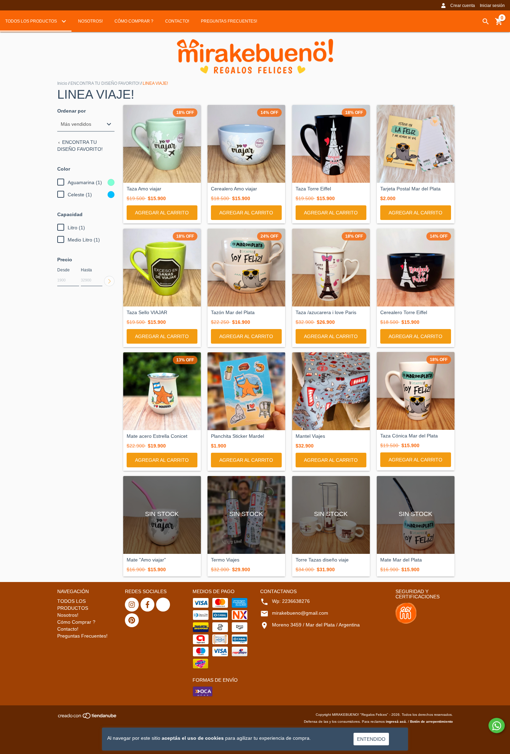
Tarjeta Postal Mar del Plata (410, 188)
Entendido (371, 739)
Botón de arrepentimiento (431, 721)
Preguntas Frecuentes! (229, 21)
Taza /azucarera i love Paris (326, 312)
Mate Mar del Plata (401, 560)
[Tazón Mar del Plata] (246, 267)
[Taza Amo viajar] (162, 144)
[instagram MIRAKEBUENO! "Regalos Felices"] (132, 605)
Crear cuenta (462, 5)
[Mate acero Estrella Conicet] (162, 391)
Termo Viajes (225, 560)
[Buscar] (486, 21)
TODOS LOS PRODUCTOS (31, 21)
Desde (63, 270)
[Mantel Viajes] (331, 391)
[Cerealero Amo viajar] (246, 144)
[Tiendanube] (87, 718)
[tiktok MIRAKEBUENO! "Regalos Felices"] (163, 605)
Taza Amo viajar (144, 188)
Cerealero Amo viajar (234, 188)
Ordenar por (71, 111)
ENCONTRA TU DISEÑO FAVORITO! (104, 83)
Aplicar (109, 281)
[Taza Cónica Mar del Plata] (415, 391)
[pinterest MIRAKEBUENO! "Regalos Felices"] (132, 620)
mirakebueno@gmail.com (300, 613)
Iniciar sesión (492, 5)
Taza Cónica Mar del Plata (409, 436)
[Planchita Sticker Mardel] (246, 391)
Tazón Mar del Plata (233, 312)
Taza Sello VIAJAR (147, 312)
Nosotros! (90, 21)
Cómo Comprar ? (133, 21)
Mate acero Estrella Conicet (157, 436)
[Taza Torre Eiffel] (331, 144)
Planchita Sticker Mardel (237, 436)
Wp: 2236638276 (291, 601)
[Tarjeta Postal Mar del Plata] (415, 144)
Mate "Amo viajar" (146, 560)
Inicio (62, 83)
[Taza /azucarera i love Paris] (331, 267)
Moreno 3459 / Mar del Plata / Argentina (316, 625)
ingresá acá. (396, 721)
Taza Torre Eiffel (313, 188)
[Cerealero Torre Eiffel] (415, 267)
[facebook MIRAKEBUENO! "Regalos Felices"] (147, 605)
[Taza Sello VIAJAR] (162, 267)
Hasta (86, 270)
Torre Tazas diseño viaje (322, 560)
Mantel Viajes (310, 436)
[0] (499, 24)
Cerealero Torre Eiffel (403, 312)
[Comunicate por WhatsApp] (496, 725)
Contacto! (177, 21)
